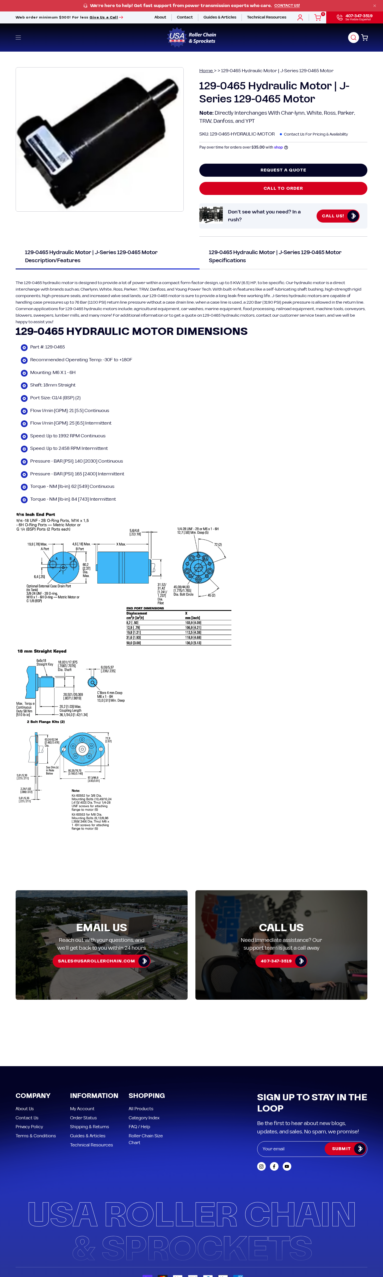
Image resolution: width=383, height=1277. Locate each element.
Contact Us (27, 1118)
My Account (82, 1109)
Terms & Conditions (36, 1136)
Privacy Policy (29, 1127)
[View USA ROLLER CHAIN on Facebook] (274, 1166)
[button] (353, 37)
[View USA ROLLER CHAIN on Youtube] (287, 1166)
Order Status (83, 1118)
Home (206, 70)
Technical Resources (91, 1145)
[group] (191, 6)
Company (33, 1096)
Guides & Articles (88, 1136)
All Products (141, 1109)
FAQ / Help (139, 1127)
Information (94, 1096)
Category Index (144, 1118)
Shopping (147, 1096)
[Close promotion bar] (374, 5)
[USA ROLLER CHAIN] (191, 37)
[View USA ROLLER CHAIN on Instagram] (261, 1166)
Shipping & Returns (89, 1127)
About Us (25, 1109)
